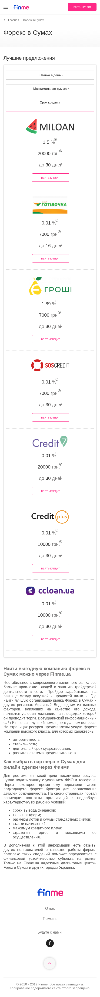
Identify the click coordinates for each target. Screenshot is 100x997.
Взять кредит (50, 177)
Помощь (50, 919)
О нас (50, 908)
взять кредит (82, 7)
